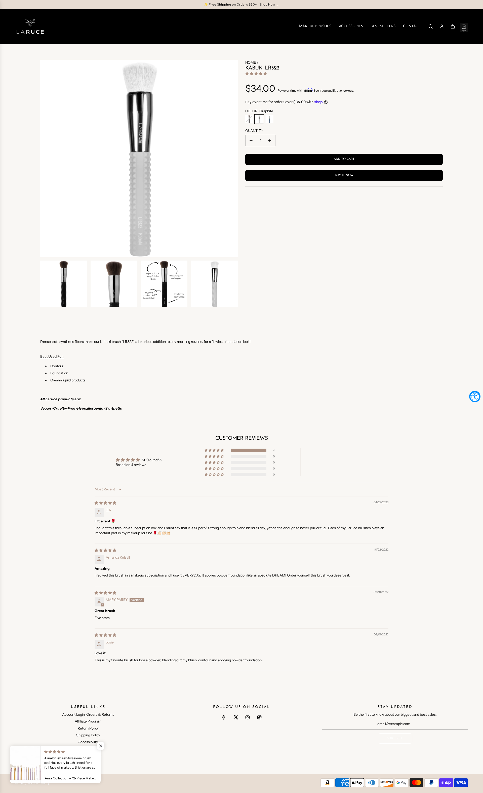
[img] (105, 503)
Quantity (254, 130)
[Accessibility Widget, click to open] (474, 396)
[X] (235, 717)
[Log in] (441, 26)
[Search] (430, 26)
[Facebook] (223, 717)
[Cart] (452, 26)
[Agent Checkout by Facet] (464, 26)
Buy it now (344, 175)
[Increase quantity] (269, 140)
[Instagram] (247, 717)
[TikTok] (259, 717)
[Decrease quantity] (251, 140)
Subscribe (395, 738)
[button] (256, 73)
